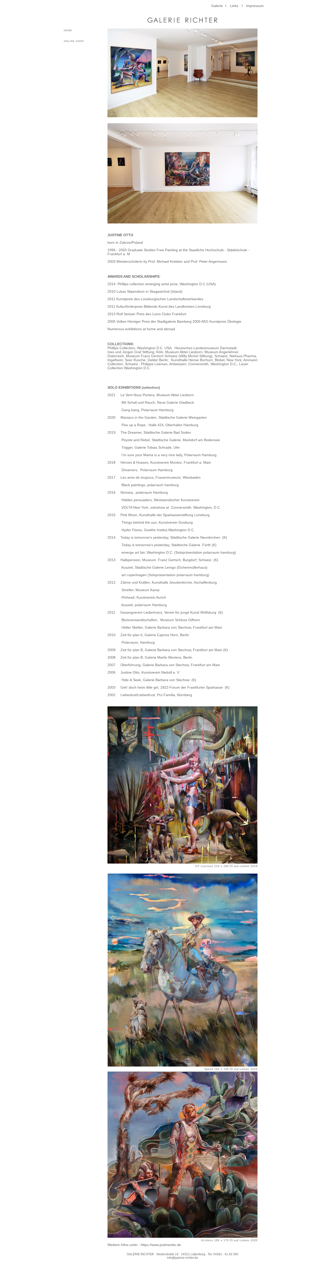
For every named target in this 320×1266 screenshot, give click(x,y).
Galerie (217, 6)
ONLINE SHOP (74, 41)
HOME (68, 30)
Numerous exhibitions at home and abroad (141, 329)
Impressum (255, 6)
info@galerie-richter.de (182, 1258)
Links (234, 6)
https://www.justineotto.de (161, 1245)
